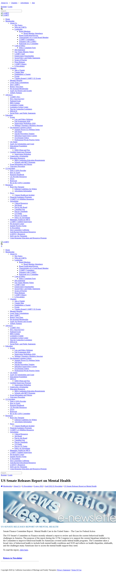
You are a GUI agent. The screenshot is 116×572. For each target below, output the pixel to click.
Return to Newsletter (12, 558)
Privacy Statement (63, 570)
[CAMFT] (5, 13)
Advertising (24, 3)
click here (24, 550)
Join (33, 3)
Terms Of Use (76, 570)
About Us (4, 3)
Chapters (14, 3)
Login (10, 7)
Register (4, 7)
